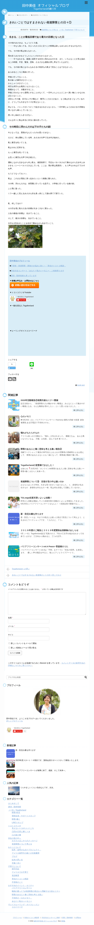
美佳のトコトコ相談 (20, 879)
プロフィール (17, 917)
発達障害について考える (49, 30)
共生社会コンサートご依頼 (51, 917)
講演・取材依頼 (14, 807)
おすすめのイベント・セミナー (21, 885)
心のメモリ (26, 416)
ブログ (14, 856)
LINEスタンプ (17, 822)
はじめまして (13, 803)
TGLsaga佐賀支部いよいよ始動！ (36, 498)
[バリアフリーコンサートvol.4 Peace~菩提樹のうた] (13, 551)
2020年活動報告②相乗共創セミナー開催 (39, 400)
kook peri (81, 385)
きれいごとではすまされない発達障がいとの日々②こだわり (36, 575)
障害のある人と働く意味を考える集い (27, 895)
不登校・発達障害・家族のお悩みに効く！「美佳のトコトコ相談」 (38, 266)
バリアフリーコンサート (22, 888)
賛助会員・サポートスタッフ (24, 816)
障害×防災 (16, 812)
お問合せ (78, 917)
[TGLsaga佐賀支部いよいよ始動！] (13, 502)
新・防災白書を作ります (32, 514)
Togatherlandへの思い (21, 569)
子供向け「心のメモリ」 (22, 898)
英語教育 (15, 875)
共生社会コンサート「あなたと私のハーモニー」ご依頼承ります (37, 271)
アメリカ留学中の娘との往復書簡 (25, 853)
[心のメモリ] (13, 421)
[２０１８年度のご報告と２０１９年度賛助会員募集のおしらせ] (13, 535)
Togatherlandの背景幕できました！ (37, 465)
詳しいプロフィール (14, 721)
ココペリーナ (17, 907)
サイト (11, 635)
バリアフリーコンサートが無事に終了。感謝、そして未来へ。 (41, 770)
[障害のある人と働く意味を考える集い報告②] (13, 453)
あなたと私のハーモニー (22, 901)
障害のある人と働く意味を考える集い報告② (41, 449)
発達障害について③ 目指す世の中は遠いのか (42, 481)
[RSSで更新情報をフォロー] (14, 379)
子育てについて (79, 30)
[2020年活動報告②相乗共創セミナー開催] (13, 405)
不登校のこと (17, 882)
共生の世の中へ (14, 838)
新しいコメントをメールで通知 (23, 643)
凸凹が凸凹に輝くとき (21, 832)
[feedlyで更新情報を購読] (10, 379)
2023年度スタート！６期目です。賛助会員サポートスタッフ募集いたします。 (47, 760)
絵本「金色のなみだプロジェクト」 (26, 850)
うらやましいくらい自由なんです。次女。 (37, 788)
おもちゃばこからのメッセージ (24, 841)
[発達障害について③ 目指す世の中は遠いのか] (13, 486)
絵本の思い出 (17, 860)
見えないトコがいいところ (23, 828)
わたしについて (14, 847)
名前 (10, 618)
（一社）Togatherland (66, 30)
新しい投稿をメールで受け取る (23, 648)
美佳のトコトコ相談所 (31, 917)
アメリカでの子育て (20, 872)
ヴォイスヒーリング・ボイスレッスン (23, 905)
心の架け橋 (16, 835)
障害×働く (16, 819)
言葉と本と (16, 863)
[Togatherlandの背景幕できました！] (13, 470)
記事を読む (80, 410)
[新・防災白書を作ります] (13, 518)
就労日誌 (15, 869)
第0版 (63, 921)
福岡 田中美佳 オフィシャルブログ (45, 921)
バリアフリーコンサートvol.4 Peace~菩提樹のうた (44, 546)
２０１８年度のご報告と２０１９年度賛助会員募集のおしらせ (49, 530)
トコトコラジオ (14, 826)
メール (11, 626)
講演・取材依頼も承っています (24, 276)
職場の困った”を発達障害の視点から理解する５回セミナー (36, 891)
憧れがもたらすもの (30, 433)
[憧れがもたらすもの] (13, 437)
